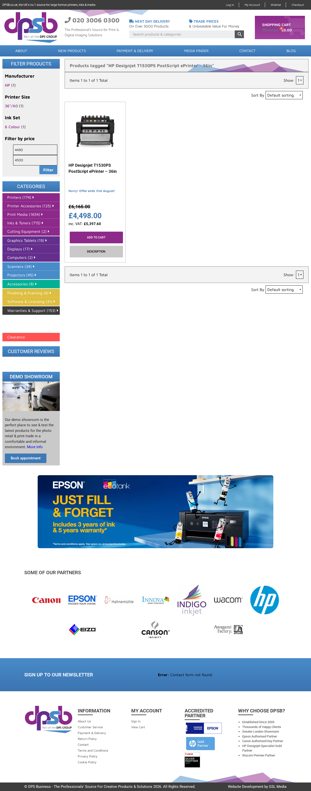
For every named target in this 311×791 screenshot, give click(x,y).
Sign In (135, 721)
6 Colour (12, 127)
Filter (48, 169)
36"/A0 (11, 106)
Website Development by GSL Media (257, 786)
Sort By (257, 95)
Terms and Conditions (93, 750)
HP (7, 85)
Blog (291, 51)
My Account (252, 5)
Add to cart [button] (96, 237)
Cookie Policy (87, 762)
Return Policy (87, 739)
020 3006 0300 (96, 20)
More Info (34, 447)
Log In (230, 5)
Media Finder (196, 51)
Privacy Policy (87, 756)
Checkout (298, 5)
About (21, 51)
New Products (72, 51)
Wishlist (276, 5)
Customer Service (90, 727)
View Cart (138, 727)
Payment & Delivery (135, 51)
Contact (247, 51)
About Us (84, 721)
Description (96, 251)
